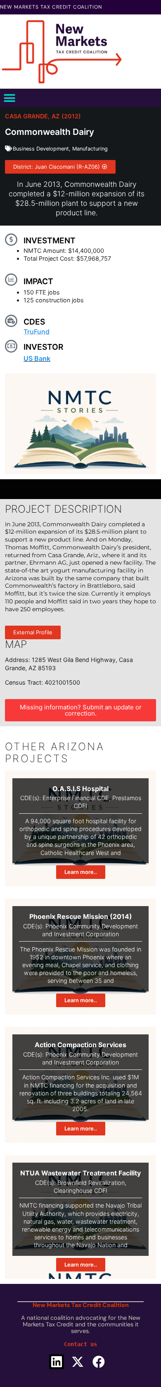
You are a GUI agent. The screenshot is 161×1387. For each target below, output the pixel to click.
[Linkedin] (56, 1361)
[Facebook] (98, 1361)
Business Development (41, 149)
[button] (9, 98)
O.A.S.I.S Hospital (80, 788)
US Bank (37, 358)
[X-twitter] (77, 1361)
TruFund (37, 331)
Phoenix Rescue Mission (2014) (80, 916)
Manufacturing (90, 149)
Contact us (80, 1344)
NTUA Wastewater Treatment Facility (80, 1173)
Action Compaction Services (80, 1045)
